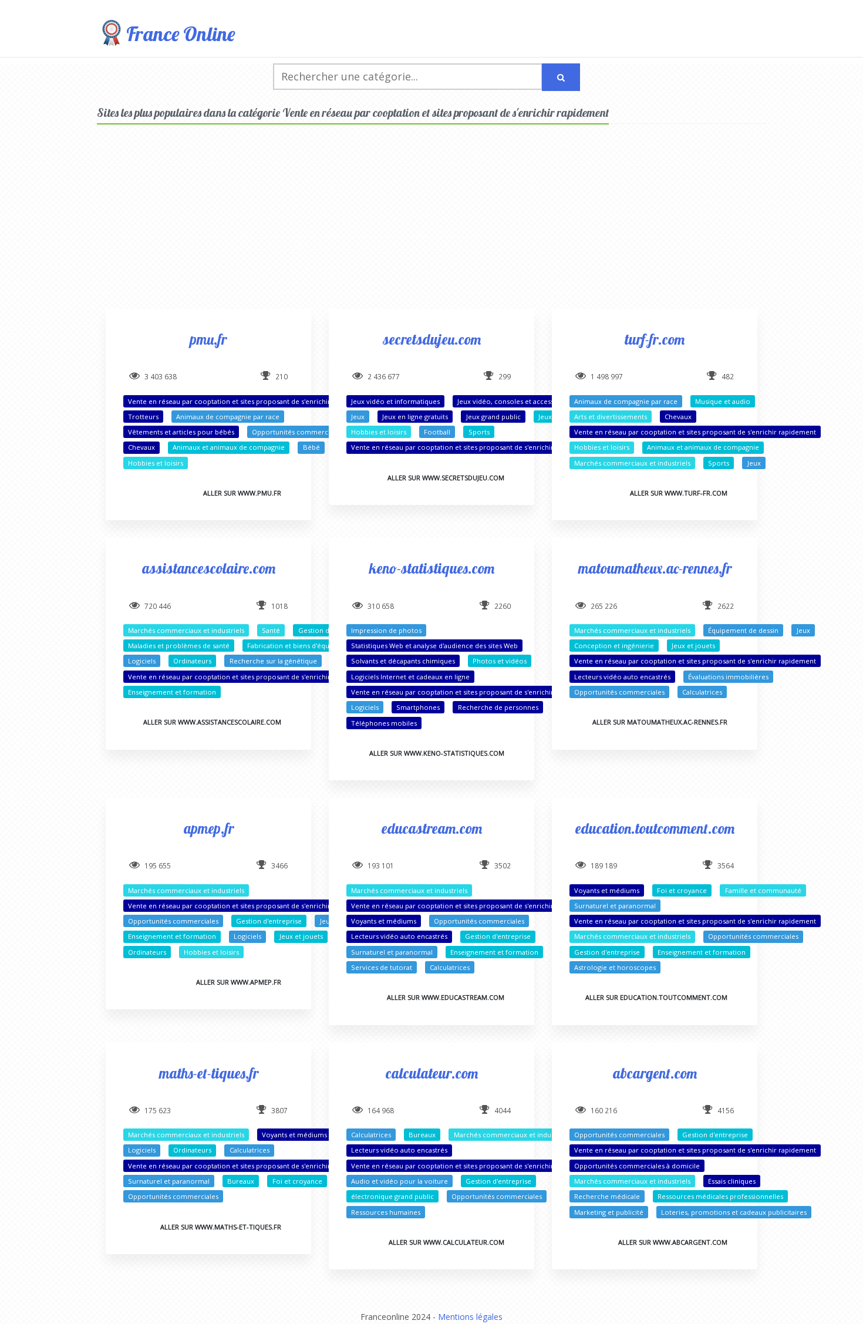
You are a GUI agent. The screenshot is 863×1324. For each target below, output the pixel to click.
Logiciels (142, 660)
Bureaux (240, 1181)
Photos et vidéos (500, 660)
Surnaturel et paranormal (392, 952)
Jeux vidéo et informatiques (395, 401)
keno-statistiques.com (431, 568)
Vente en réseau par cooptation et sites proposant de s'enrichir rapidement (249, 401)
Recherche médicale (607, 1196)
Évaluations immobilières (728, 676)
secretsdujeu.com (432, 339)
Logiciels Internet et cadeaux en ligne (410, 676)
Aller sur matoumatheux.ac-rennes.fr (659, 721)
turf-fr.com (655, 339)
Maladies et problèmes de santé (179, 645)
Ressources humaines (385, 1212)
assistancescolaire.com (208, 568)
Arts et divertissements (610, 416)
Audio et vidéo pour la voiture (399, 1181)
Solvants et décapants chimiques (403, 660)
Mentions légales (470, 1316)
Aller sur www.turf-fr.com (678, 493)
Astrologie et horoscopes (615, 967)
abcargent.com (655, 1073)
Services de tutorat (381, 967)
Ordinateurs (192, 660)
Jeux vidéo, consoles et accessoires (513, 401)
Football (437, 431)
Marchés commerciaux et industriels (632, 463)
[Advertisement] (431, 226)
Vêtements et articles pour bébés (181, 431)
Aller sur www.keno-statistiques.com (436, 753)
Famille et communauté (763, 890)
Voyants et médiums (383, 921)
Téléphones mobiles (384, 723)
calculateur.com (432, 1073)
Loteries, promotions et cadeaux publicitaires (734, 1212)
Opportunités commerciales (297, 431)
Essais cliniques (732, 1181)
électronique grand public (392, 1196)
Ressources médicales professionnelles (720, 1196)
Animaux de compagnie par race (227, 416)
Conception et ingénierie (614, 645)
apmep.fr (209, 828)
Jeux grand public (493, 416)
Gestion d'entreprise (269, 921)
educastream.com (432, 828)
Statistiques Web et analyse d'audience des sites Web (434, 645)
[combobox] (407, 76)
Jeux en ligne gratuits (415, 416)
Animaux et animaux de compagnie (229, 447)
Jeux (358, 416)
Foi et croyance (682, 890)
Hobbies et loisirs (155, 463)
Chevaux (141, 447)
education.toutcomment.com (654, 828)
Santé (271, 630)
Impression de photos (386, 630)
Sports (479, 431)
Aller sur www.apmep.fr (238, 982)
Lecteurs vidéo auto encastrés (622, 676)
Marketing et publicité (608, 1212)
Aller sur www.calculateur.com (446, 1242)
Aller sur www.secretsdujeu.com (445, 477)
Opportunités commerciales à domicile (637, 1165)
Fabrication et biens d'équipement (301, 645)
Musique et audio (722, 401)
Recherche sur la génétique (273, 660)
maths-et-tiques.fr (208, 1073)
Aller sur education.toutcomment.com (656, 997)
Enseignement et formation (172, 692)
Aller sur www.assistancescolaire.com (212, 721)
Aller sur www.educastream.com (445, 997)
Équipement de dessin (743, 630)
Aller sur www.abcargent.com (672, 1242)
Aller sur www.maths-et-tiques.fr (220, 1226)
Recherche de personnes (498, 707)
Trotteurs (143, 416)
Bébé (311, 447)
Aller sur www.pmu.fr (242, 493)
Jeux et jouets (693, 645)
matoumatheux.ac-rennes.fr (654, 568)
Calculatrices (702, 692)
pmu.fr (208, 339)
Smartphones (418, 707)
